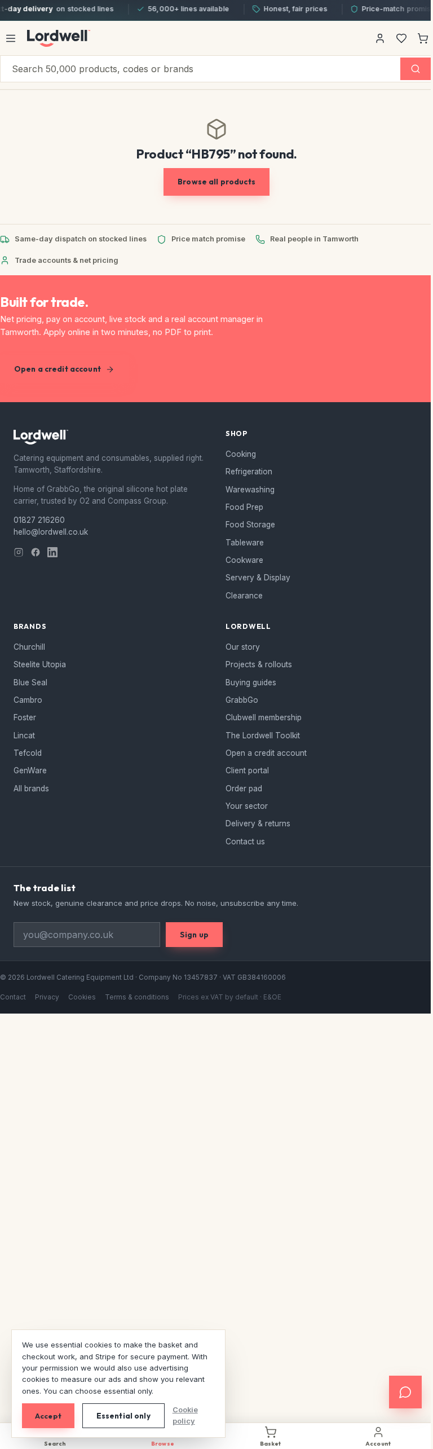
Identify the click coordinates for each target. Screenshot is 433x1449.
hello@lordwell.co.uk (51, 531)
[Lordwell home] (58, 38)
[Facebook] (35, 552)
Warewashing (250, 489)
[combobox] (200, 69)
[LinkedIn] (52, 552)
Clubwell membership (264, 717)
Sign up (194, 934)
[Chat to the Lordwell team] (397, 1392)
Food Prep (244, 507)
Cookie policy (185, 1415)
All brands (31, 788)
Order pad (244, 788)
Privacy (47, 997)
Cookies (82, 997)
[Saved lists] (401, 38)
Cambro (28, 699)
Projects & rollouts (259, 664)
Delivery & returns (258, 823)
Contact (13, 997)
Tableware (245, 542)
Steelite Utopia (40, 664)
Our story (243, 646)
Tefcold (28, 752)
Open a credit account (57, 368)
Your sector (247, 806)
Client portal (247, 770)
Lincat (24, 735)
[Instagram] (19, 552)
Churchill (29, 646)
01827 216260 (39, 520)
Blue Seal (30, 682)
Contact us (245, 841)
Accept (48, 1415)
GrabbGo (242, 699)
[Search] (415, 69)
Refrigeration (249, 471)
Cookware (244, 560)
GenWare (30, 770)
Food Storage (250, 524)
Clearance (244, 595)
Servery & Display (258, 577)
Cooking (241, 454)
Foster (25, 717)
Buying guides (251, 682)
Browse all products (216, 181)
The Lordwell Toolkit (263, 735)
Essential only (123, 1415)
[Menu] (10, 38)
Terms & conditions (137, 997)
